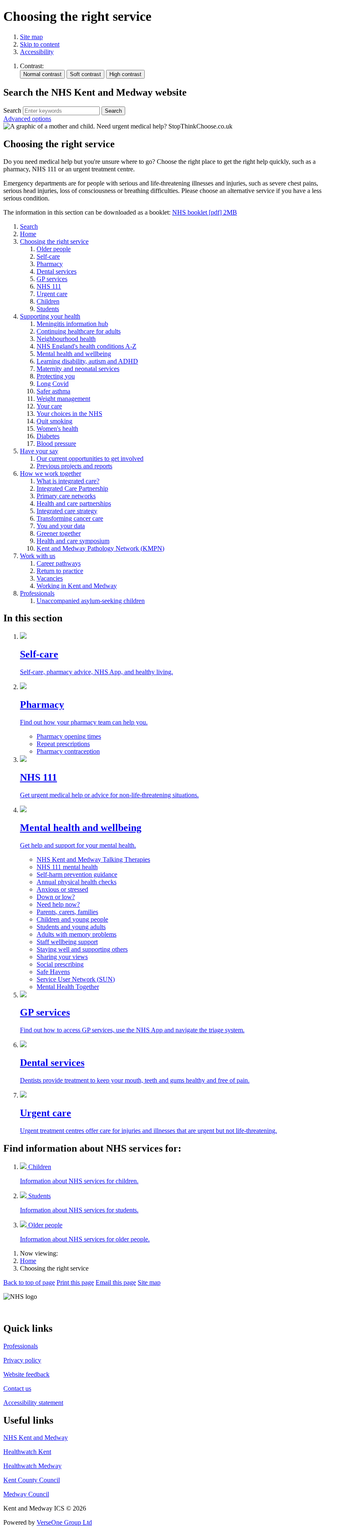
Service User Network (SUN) (76, 979)
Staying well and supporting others (82, 949)
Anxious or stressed (62, 889)
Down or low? (56, 896)
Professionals (20, 1346)
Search (12, 110)
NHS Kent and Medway (35, 1437)
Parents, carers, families (67, 911)
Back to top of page (29, 1282)
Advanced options (27, 118)
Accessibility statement (33, 1402)
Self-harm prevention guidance (77, 874)
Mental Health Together (68, 986)
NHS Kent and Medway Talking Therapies (93, 859)
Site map (31, 36)
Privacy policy (22, 1360)
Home (28, 1260)
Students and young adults (71, 926)
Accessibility (37, 51)
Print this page (75, 1282)
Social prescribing (60, 964)
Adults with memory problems (76, 934)
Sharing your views (62, 956)
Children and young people (72, 919)
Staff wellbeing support (67, 941)
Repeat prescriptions (63, 743)
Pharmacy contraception (68, 751)
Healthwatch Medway (32, 1465)
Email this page (116, 1282)
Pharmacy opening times (69, 736)
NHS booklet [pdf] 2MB (204, 212)
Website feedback (26, 1374)
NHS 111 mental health (67, 866)
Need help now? (58, 904)
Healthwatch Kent (27, 1451)
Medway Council (26, 1494)
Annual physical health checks (76, 881)
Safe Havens (53, 971)
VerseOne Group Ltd (64, 1522)
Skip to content (39, 44)
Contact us (17, 1388)
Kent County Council (31, 1480)
